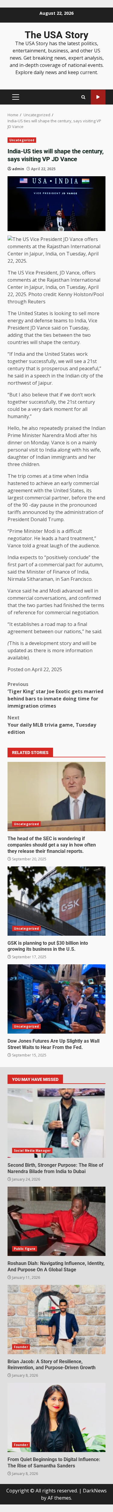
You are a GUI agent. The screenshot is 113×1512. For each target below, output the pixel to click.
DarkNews (95, 1490)
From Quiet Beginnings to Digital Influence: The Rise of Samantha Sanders (56, 1417)
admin (18, 168)
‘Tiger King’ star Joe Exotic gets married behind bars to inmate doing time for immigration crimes (55, 695)
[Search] (83, 97)
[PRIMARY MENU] (16, 97)
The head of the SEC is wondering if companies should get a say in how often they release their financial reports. (56, 796)
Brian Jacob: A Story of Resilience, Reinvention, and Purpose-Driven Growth (56, 1319)
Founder (21, 1347)
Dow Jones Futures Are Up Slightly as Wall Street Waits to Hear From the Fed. (56, 999)
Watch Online (98, 97)
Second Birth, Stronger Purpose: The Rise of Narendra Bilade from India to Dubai (56, 1123)
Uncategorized (21, 140)
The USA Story (56, 35)
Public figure (24, 1249)
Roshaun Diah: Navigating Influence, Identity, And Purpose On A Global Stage (56, 1221)
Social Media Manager (32, 1150)
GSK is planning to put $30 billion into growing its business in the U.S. (56, 901)
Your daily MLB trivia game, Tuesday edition (52, 724)
